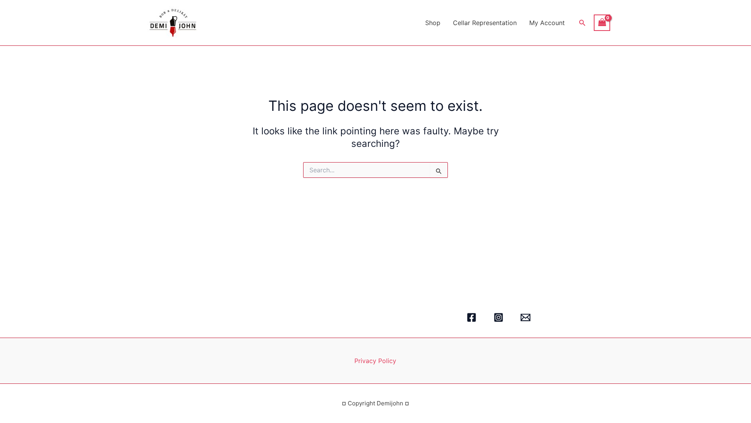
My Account (547, 23)
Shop (432, 23)
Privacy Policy (375, 361)
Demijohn (234, 22)
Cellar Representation (485, 23)
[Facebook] (471, 317)
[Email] (525, 317)
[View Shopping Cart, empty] (602, 22)
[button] (582, 23)
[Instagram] (498, 317)
